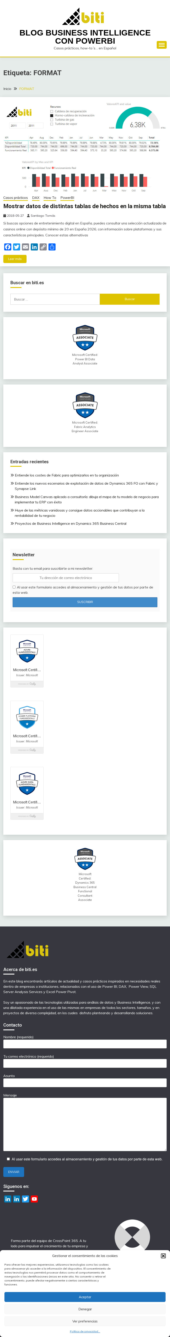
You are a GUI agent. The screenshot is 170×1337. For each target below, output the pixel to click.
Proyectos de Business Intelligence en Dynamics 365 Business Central (70, 523)
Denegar (85, 1309)
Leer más (15, 259)
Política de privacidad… (85, 1331)
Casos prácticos (15, 198)
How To (50, 198)
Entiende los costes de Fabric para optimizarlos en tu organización (67, 475)
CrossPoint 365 (65, 1240)
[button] (163, 1256)
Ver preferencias (85, 1321)
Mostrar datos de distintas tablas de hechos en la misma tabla (84, 206)
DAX (35, 198)
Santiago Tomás (43, 216)
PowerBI (67, 198)
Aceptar (85, 1297)
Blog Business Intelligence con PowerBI (85, 36)
